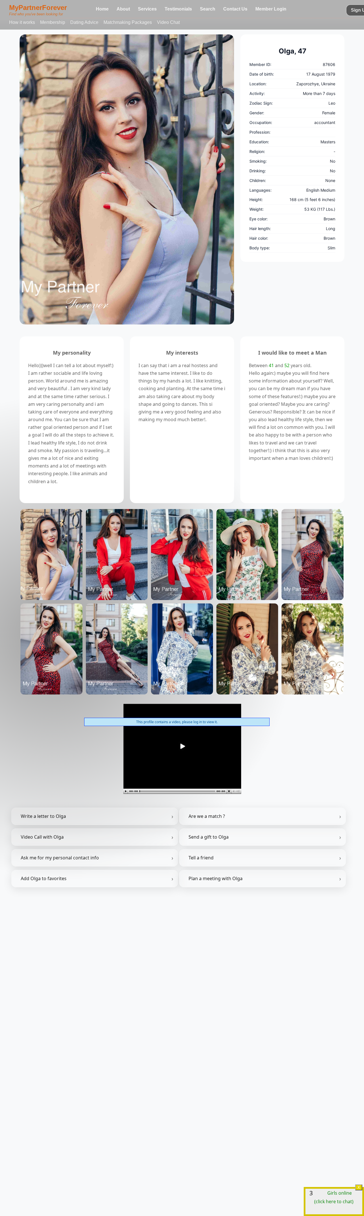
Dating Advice (84, 22)
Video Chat (168, 22)
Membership (52, 22)
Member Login (270, 9)
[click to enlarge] (127, 179)
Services (147, 9)
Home (102, 9)
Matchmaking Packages (128, 22)
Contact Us (235, 9)
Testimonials (178, 9)
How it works (22, 22)
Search (207, 9)
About (123, 9)
